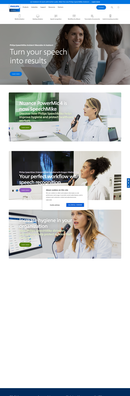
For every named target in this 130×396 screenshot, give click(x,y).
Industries (34, 7)
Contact (101, 7)
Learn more (16, 74)
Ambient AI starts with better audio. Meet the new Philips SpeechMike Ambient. (66, 1)
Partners (60, 7)
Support (43, 7)
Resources (52, 7)
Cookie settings (55, 205)
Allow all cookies (75, 205)
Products (25, 7)
